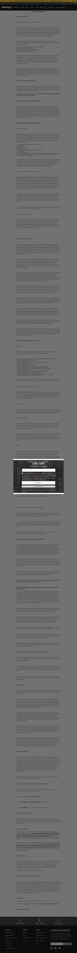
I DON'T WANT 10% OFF (38, 486)
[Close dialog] (62, 460)
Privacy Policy (37, 478)
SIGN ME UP (38, 482)
